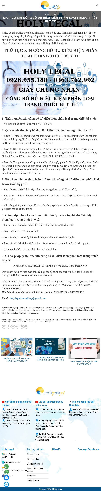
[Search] (97, 5)
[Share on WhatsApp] (4, 327)
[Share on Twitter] (13, 327)
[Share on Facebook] (9, 327)
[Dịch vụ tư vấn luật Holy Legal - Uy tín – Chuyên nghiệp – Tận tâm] (50, 5)
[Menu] (3, 5)
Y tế (54, 15)
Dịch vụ (48, 15)
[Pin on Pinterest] (22, 327)
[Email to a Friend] (17, 327)
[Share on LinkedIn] (26, 327)
